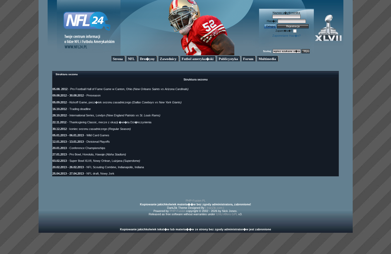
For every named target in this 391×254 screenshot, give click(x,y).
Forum (248, 59)
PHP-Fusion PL (196, 200)
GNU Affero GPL (227, 214)
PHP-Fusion (177, 211)
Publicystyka (228, 59)
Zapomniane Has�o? (286, 35)
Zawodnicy (168, 59)
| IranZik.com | (214, 207)
